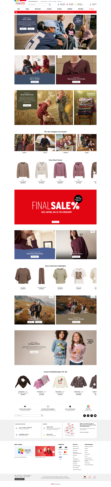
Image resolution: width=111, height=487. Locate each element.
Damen (59, 9)
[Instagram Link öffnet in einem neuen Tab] (88, 415)
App (73, 457)
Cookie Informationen (77, 469)
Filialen (86, 452)
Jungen (49, 9)
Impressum (17, 476)
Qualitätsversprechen (44, 1)
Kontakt (86, 448)
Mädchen (38, 9)
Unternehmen (87, 454)
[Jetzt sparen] (55, 207)
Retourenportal (76, 448)
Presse (86, 456)
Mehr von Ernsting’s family (33, 1)
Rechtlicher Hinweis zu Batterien (89, 460)
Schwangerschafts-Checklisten (76, 461)
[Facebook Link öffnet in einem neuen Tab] (84, 415)
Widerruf (21, 476)
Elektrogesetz (87, 462)
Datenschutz (19, 475)
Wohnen (80, 9)
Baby (27, 9)
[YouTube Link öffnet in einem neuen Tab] (95, 415)
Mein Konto (75, 463)
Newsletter (54, 1)
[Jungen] (87, 143)
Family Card (50, 1)
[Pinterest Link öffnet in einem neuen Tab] (91, 415)
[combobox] (38, 4)
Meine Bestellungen (76, 465)
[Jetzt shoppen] (34, 69)
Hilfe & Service (59, 1)
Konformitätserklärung (89, 464)
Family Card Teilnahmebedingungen (77, 453)
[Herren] (45, 143)
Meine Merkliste (76, 467)
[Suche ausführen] (49, 4)
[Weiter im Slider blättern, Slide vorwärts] (94, 172)
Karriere (86, 450)
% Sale (91, 9)
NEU (18, 9)
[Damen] (24, 143)
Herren (69, 9)
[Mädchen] (66, 143)
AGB (15, 475)
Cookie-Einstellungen (27, 475)
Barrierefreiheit (27, 476)
